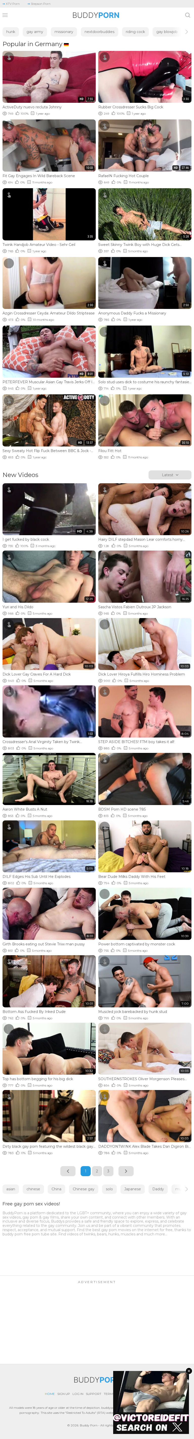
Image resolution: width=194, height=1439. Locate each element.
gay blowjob (167, 31)
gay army (35, 31)
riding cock (135, 31)
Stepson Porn (41, 4)
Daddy (158, 1189)
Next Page (126, 1171)
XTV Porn (13, 4)
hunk (10, 31)
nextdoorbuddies (99, 31)
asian (10, 1189)
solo (109, 1189)
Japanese (132, 1189)
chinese (33, 1189)
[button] (182, 31)
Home (50, 1394)
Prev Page (68, 1171)
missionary (64, 31)
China (56, 1189)
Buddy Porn (89, 1425)
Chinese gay (83, 1189)
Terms (109, 1394)
